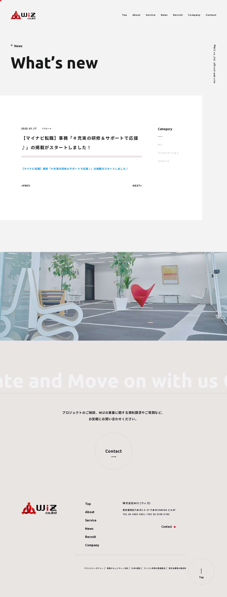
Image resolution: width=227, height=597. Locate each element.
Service (151, 15)
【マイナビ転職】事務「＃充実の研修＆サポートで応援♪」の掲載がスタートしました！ (75, 168)
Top (124, 15)
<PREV (25, 185)
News (164, 15)
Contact (211, 15)
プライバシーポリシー (94, 568)
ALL (160, 144)
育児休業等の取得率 (177, 568)
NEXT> (137, 185)
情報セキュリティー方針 (117, 568)
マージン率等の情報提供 (154, 568)
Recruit (178, 15)
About (136, 15)
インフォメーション (168, 153)
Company (194, 15)
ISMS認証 (136, 568)
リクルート (164, 161)
